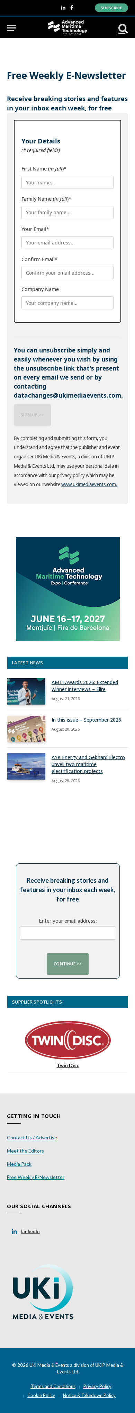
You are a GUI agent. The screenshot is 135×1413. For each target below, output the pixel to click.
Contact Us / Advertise (32, 1137)
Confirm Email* (39, 259)
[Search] (122, 28)
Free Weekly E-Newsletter (35, 1177)
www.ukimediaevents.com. (89, 484)
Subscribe (111, 7)
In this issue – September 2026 (86, 719)
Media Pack (19, 1164)
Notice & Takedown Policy (89, 1395)
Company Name (40, 289)
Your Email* (35, 229)
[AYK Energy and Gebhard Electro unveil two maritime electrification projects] (26, 766)
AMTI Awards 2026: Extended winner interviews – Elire (85, 685)
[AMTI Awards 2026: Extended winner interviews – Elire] (26, 691)
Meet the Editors (25, 1151)
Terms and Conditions (53, 1386)
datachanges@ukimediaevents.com (67, 395)
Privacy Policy (97, 1386)
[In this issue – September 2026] (26, 729)
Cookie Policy (41, 1395)
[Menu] (11, 28)
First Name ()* (43, 168)
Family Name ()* (46, 199)
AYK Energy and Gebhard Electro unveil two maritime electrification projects (88, 764)
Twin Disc (68, 1065)
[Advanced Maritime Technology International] (67, 28)
